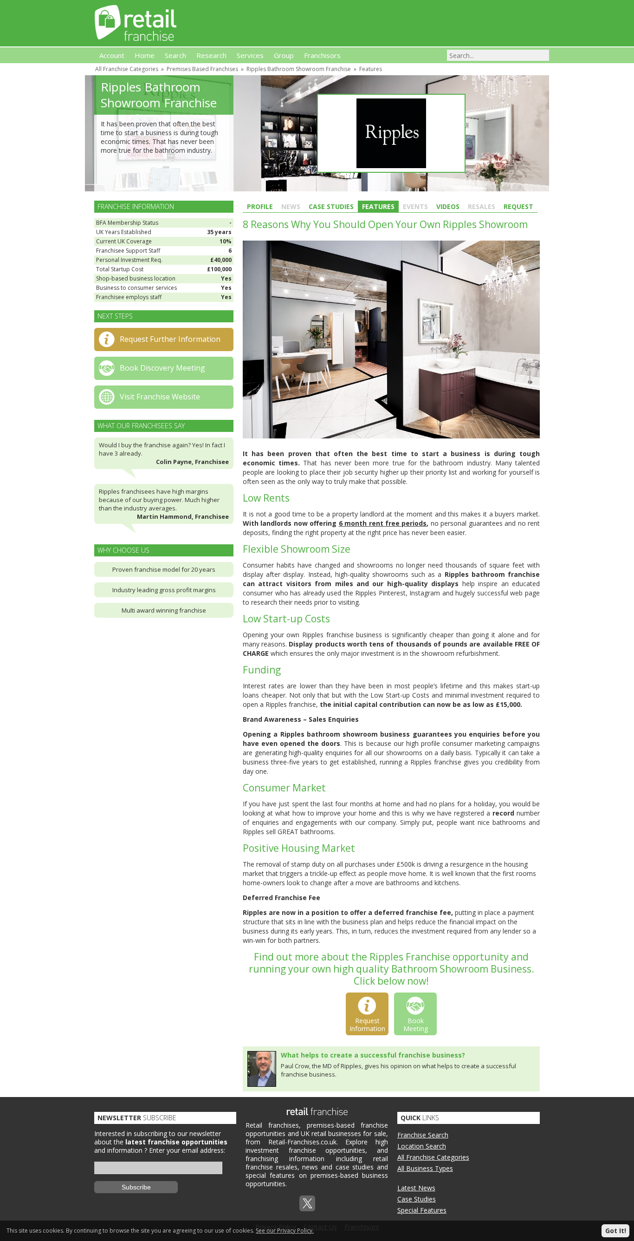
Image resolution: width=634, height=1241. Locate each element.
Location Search (421, 1146)
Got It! (615, 1230)
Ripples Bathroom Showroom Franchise (298, 69)
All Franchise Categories (126, 69)
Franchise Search (422, 1134)
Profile (260, 206)
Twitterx (307, 1203)
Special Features (421, 1210)
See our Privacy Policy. (285, 1230)
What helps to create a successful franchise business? (373, 1055)
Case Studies (331, 206)
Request (518, 206)
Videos (447, 206)
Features (370, 69)
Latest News (416, 1187)
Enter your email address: (187, 1150)
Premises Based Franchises (202, 69)
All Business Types (425, 1168)
